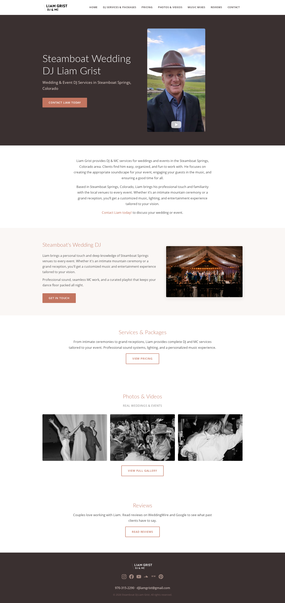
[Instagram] (124, 577)
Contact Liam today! (117, 212)
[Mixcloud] (153, 577)
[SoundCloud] (146, 577)
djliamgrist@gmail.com (153, 588)
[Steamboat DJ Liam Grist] (55, 7)
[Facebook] (131, 577)
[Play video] (176, 125)
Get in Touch (59, 298)
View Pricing (142, 358)
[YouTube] (138, 577)
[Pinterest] (161, 577)
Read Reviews (142, 532)
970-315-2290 (124, 588)
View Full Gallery (142, 470)
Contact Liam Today (65, 102)
